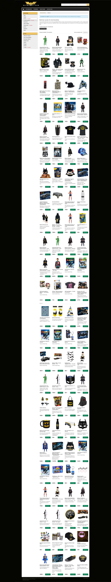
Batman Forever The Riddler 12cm (81, 70)
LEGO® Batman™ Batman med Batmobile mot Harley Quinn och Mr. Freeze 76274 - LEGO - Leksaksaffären (57, 566)
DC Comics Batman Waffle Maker (82, 565)
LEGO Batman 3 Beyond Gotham (69, 270)
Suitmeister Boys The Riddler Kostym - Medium (45, 48)
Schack (25, 45)
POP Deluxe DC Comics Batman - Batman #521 (44, 70)
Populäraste (85, 32)
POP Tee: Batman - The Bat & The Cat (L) (70, 292)
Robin (25, 30)
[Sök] (88, 5)
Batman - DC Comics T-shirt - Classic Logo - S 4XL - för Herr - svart (82, 137)
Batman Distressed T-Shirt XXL (70, 137)
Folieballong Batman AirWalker (81, 91)
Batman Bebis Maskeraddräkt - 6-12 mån (57, 498)
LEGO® (25, 42)
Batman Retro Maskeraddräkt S (43, 453)
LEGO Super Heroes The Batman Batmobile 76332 (45, 363)
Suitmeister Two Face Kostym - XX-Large (56, 521)
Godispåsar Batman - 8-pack (57, 114)
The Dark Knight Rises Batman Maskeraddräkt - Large (82, 386)
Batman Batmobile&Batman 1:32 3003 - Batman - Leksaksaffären (82, 521)
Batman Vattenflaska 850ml (81, 202)
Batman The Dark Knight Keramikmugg (44, 431)
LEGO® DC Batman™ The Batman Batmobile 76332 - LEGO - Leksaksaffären (82, 180)
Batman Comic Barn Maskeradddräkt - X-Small (45, 270)
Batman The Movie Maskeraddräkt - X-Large (82, 498)
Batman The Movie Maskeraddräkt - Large (44, 137)
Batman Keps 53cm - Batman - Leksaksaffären (82, 159)
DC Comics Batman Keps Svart (69, 543)
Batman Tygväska (68, 407)
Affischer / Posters (27, 35)
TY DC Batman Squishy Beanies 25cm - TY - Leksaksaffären (69, 180)
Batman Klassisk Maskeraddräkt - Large (44, 248)
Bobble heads (26, 40)
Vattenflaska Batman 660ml (56, 431)
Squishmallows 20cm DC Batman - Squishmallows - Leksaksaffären (70, 453)
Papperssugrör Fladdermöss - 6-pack (81, 477)
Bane (25, 15)
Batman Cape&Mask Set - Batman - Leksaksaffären (70, 91)
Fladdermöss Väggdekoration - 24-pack (70, 363)
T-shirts (27, 47)
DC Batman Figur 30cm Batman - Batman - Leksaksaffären (44, 114)
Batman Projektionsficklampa (81, 543)
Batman (27, 18)
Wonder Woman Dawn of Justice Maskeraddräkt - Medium (44, 499)
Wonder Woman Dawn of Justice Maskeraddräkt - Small (70, 202)
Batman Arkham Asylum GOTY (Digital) (57, 159)
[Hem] (23, 9)
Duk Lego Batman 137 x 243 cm (69, 431)
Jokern (25, 26)
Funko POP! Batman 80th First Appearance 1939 (70, 70)
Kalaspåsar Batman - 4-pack (82, 225)
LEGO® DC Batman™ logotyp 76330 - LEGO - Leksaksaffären (82, 342)
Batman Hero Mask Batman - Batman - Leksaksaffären (45, 159)
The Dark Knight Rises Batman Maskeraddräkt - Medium (82, 248)
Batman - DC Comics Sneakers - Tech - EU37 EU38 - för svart (69, 565)
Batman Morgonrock (44, 224)
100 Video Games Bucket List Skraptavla (45, 318)
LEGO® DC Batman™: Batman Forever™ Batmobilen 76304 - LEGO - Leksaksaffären (57, 454)
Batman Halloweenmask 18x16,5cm (82, 431)
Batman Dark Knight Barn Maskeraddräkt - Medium (82, 114)
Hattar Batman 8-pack (69, 317)
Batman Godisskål (68, 47)
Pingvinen (25, 28)
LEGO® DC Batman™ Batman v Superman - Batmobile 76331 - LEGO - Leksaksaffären (45, 203)
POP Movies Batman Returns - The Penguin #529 (44, 292)
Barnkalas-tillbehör (27, 39)
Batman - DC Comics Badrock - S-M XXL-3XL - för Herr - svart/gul (57, 225)
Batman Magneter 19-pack (57, 542)
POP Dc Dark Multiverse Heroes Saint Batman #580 (82, 48)
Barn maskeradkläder (27, 37)
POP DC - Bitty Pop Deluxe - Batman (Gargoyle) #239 (57, 292)
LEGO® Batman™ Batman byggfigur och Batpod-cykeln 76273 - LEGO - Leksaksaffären (82, 319)
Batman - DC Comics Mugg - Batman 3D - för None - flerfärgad (57, 70)
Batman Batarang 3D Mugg (70, 113)
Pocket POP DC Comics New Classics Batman (69, 477)
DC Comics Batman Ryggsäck (81, 408)
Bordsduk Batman (55, 201)
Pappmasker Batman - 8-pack (70, 386)
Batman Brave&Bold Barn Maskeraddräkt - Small (45, 565)
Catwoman (26, 21)
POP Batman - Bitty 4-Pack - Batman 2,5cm (57, 477)
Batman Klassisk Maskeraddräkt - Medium (70, 159)
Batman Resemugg (56, 317)
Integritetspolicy (85, 578)
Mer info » (47, 54)
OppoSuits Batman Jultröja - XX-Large (57, 270)
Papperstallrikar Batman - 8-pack (70, 521)
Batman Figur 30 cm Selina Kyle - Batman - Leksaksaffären (45, 91)
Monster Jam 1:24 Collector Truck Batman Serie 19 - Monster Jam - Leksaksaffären (82, 293)
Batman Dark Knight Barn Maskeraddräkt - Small (57, 48)
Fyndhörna (36, 9)
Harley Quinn (28, 25)
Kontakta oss (49, 9)
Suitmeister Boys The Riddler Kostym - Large (56, 248)
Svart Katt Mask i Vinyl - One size (44, 179)
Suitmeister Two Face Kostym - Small (56, 386)
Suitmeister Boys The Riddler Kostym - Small (44, 386)
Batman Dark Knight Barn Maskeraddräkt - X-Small (70, 498)
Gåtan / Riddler (26, 23)
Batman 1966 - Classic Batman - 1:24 (56, 363)
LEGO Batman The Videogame (80, 270)
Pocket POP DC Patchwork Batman (70, 342)
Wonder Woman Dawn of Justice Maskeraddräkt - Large (70, 225)
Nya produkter (29, 9)
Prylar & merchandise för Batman (31, 4)
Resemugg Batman (56, 136)
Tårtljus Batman (43, 407)
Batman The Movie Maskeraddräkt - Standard (70, 248)
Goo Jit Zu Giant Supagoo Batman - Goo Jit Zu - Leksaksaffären (57, 408)
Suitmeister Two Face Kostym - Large (44, 521)
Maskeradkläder (29, 20)
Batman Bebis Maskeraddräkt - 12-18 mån (81, 363)
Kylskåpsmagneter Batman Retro (45, 543)
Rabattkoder (42, 9)
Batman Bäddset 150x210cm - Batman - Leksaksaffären (56, 91)
